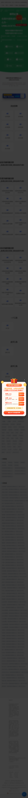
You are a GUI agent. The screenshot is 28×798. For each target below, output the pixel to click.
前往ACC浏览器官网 (14, 412)
